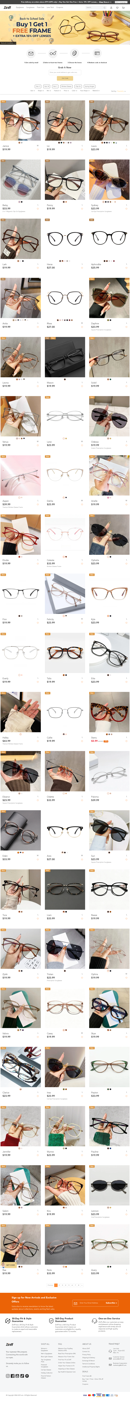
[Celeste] (65, 534)
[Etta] (109, 653)
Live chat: (116, 1348)
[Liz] (65, 120)
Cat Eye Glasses (46, 1370)
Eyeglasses (20, 7)
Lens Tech (50, 7)
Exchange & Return (88, 1360)
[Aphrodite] (109, 239)
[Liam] (65, 889)
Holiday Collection (47, 1373)
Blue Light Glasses (47, 1356)
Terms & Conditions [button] (8, 43)
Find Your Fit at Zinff (64, 1359)
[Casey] (65, 1008)
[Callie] (65, 712)
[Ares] (65, 830)
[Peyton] (109, 1067)
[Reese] (109, 889)
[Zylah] (21, 949)
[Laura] (109, 120)
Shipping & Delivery (88, 1357)
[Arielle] (109, 475)
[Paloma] (109, 771)
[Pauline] (109, 1126)
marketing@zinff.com (119, 1365)
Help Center (99, 2)
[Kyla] (109, 594)
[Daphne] (109, 298)
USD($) (109, 2)
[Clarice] (21, 1067)
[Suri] (109, 830)
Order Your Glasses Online (66, 1362)
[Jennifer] (21, 1126)
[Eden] (21, 830)
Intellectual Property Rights (91, 1367)
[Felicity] (65, 594)
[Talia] (65, 653)
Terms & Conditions (88, 1364)
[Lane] (65, 416)
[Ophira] (109, 949)
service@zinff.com (118, 1359)
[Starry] (109, 712)
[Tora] (21, 889)
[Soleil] (109, 357)
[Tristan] (65, 949)
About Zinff (86, 1348)
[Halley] (21, 712)
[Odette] (65, 771)
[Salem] (21, 1185)
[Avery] (109, 1244)
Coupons (59, 7)
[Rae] (21, 1244)
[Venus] (21, 416)
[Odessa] (109, 416)
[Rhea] (65, 298)
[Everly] (21, 653)
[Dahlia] (65, 475)
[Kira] (65, 1185)
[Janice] (21, 120)
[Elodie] (21, 534)
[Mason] (65, 357)
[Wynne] (65, 1126)
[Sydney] (109, 179)
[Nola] (65, 1244)
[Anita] (21, 298)
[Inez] (65, 1067)
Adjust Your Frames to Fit (66, 1366)
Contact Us (85, 1351)
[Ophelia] (109, 534)
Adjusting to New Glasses (66, 1369)
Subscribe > (111, 1303)
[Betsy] (21, 179)
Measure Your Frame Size (66, 1356)
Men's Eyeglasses (46, 1353)
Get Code (65, 78)
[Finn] (21, 594)
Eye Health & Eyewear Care (67, 1372)
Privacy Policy (86, 1354)
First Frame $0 (86, 1376)
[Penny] (65, 179)
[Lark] (21, 239)
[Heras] (65, 239)
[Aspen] (21, 475)
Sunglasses (30, 7)
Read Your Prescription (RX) (67, 1353)
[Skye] (109, 1008)
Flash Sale (40, 7)
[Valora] (21, 1008)
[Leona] (21, 357)
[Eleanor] (21, 771)
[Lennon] (109, 1185)
